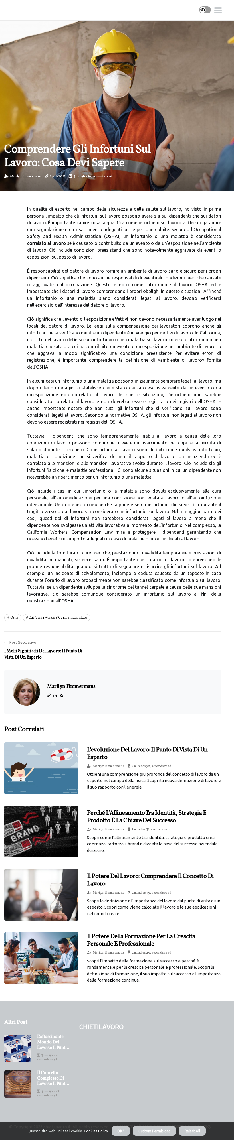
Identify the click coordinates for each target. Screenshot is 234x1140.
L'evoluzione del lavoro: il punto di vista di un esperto (147, 753)
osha (14, 617)
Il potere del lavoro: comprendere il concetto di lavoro (150, 880)
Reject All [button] (192, 1131)
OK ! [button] (120, 1131)
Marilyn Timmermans (26, 176)
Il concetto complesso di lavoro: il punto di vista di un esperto (52, 1078)
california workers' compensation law (58, 617)
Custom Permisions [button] (154, 1131)
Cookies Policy (95, 1131)
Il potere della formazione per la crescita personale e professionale (141, 940)
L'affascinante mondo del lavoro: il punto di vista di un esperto (52, 1042)
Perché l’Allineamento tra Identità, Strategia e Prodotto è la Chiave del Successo (146, 817)
